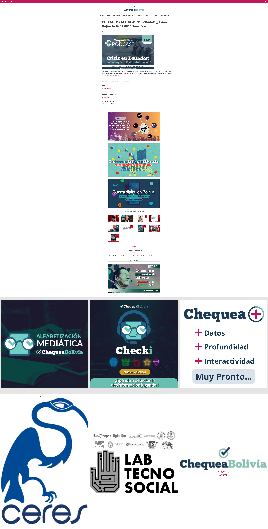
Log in (104, 108)
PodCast (124, 31)
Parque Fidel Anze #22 (223, 471)
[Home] (134, 8)
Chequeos (100, 15)
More (133, 246)
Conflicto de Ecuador (108, 88)
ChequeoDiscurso (113, 15)
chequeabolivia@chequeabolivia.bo (223, 472)
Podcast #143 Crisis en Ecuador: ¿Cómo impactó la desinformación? (119, 81)
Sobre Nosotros (165, 15)
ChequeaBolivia (104, 81)
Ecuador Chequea (126, 73)
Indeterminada (106, 97)
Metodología (151, 15)
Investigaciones (128, 15)
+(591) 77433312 (223, 474)
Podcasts (140, 15)
